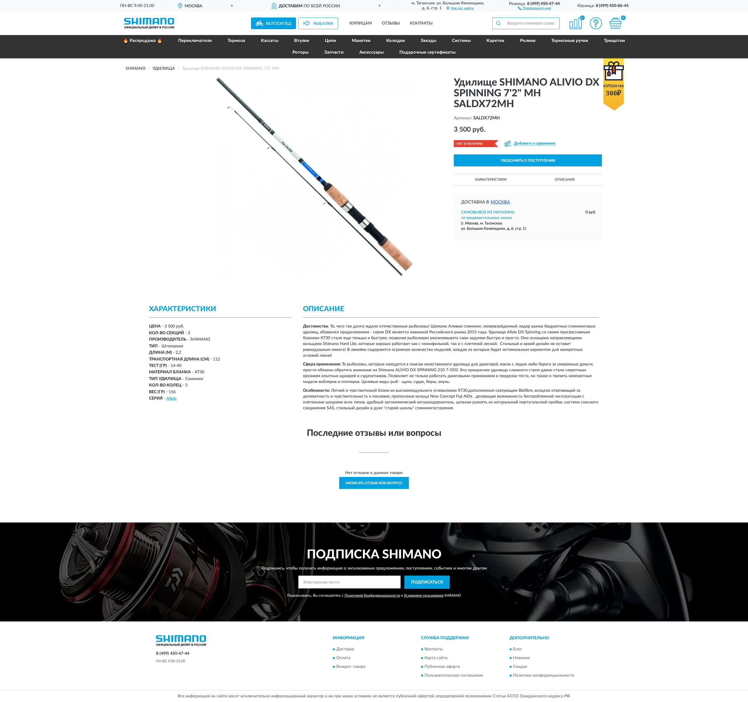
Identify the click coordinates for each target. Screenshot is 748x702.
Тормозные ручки (569, 41)
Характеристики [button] (491, 179)
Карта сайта (436, 658)
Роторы (300, 52)
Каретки (495, 41)
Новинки (521, 658)
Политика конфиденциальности (543, 676)
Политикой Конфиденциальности (372, 595)
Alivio (171, 398)
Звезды (428, 41)
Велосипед (278, 24)
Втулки (301, 41)
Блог (517, 649)
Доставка (345, 649)
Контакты (421, 23)
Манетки (361, 41)
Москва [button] (500, 202)
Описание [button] (565, 179)
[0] (615, 23)
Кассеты (269, 41)
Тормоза (236, 41)
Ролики (528, 41)
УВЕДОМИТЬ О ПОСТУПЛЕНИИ (528, 160)
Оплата (343, 658)
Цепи (330, 41)
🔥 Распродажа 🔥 (142, 41)
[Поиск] (498, 23)
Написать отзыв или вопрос (374, 483)
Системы (461, 41)
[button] (534, 8)
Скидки (520, 667)
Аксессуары (371, 52)
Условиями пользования (424, 595)
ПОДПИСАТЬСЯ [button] (427, 582)
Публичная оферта (442, 667)
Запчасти (334, 52)
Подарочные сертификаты (427, 52)
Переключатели (195, 41)
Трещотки (614, 41)
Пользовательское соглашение (454, 676)
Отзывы (391, 23)
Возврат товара (351, 667)
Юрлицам (360, 23)
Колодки (395, 41)
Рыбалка (323, 24)
